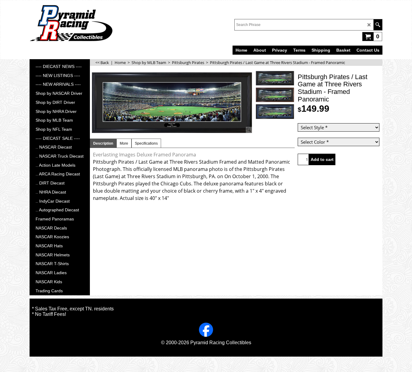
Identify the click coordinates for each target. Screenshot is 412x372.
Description (103, 143)
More (124, 143)
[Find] (377, 24)
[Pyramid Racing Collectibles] (71, 23)
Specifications (146, 143)
